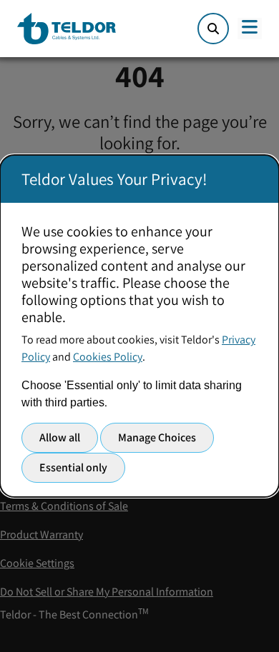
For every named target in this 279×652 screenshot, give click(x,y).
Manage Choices (157, 437)
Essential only (73, 467)
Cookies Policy (107, 356)
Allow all (59, 437)
